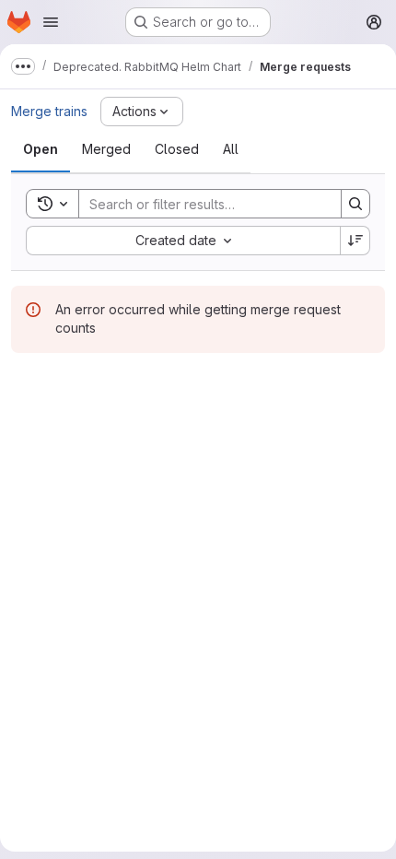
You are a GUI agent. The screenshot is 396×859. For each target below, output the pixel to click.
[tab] (40, 149)
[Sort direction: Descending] (355, 240)
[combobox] (183, 240)
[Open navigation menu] (50, 22)
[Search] (355, 203)
